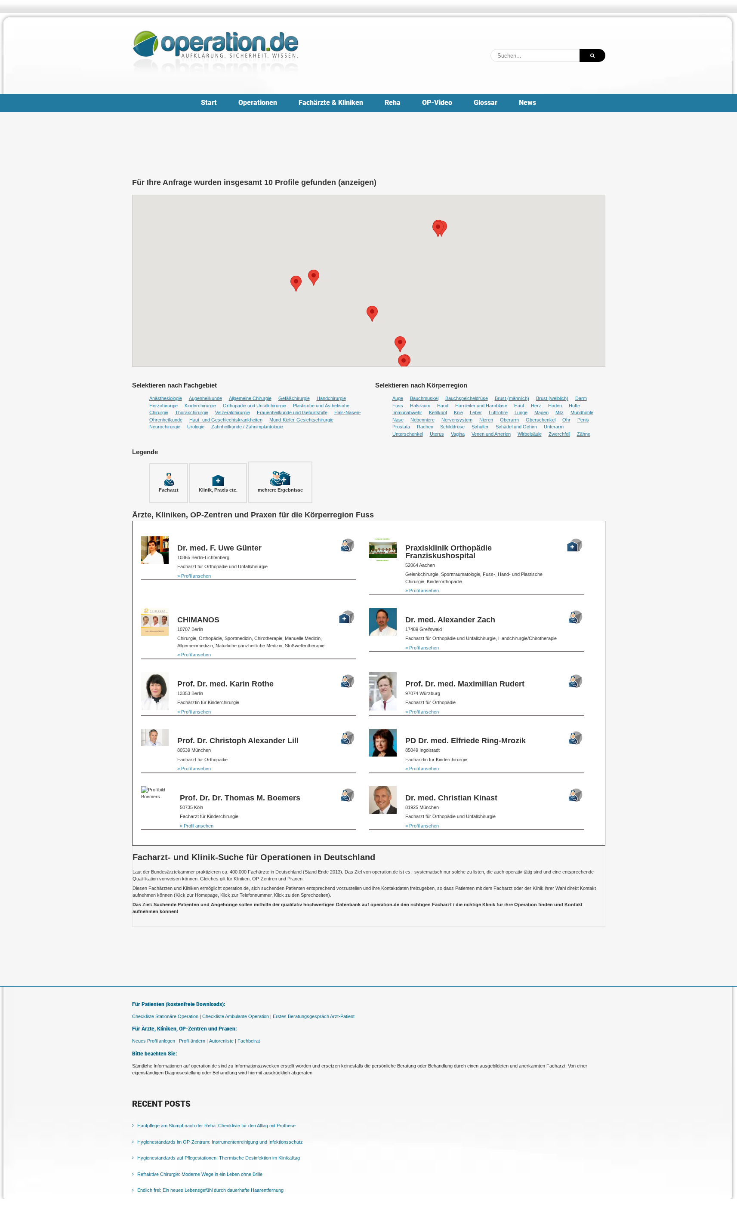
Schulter (480, 426)
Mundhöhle (581, 412)
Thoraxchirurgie (191, 412)
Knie (458, 412)
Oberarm (509, 419)
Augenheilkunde (205, 398)
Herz (536, 405)
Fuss (397, 405)
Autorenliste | (222, 1040)
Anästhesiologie (165, 398)
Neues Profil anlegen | (155, 1040)
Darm (581, 398)
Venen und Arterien (491, 434)
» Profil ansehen (194, 575)
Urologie (195, 426)
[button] (296, 284)
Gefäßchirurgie (294, 398)
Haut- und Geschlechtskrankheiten (225, 419)
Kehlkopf (438, 412)
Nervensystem (456, 419)
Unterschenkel (407, 434)
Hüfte (574, 405)
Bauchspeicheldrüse (466, 398)
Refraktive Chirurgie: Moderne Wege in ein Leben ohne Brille (199, 1174)
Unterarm (554, 426)
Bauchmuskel (424, 398)
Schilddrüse (452, 426)
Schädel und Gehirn (516, 426)
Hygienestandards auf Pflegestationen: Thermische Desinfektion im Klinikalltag (218, 1157)
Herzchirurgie (163, 405)
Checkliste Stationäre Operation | (166, 1016)
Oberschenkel (540, 419)
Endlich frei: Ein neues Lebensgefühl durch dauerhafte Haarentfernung (210, 1190)
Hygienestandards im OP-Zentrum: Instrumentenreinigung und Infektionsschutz (220, 1141)
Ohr (566, 419)
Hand (442, 405)
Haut (519, 405)
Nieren (486, 419)
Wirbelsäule (530, 434)
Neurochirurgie (164, 426)
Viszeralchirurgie (232, 412)
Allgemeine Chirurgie (250, 398)
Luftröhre (498, 412)
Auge (397, 398)
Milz (559, 412)
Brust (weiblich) (552, 398)
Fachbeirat (248, 1040)
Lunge (521, 412)
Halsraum (420, 405)
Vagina (458, 434)
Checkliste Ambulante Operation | (236, 1016)
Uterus (437, 434)
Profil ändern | (193, 1040)
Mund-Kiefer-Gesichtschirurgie (301, 419)
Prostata (401, 426)
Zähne (583, 434)
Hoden (555, 405)
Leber (476, 412)
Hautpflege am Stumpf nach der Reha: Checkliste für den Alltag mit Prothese (216, 1125)
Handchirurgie (331, 398)
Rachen (425, 426)
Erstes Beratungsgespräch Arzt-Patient (314, 1016)
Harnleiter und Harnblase (481, 405)
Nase (398, 419)
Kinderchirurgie (200, 405)
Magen (541, 412)
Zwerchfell (559, 434)
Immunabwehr (407, 412)
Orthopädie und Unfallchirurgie (254, 405)
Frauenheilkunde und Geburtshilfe (292, 412)
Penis (583, 419)
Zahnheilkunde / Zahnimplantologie (247, 426)
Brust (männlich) (512, 398)
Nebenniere (422, 419)
